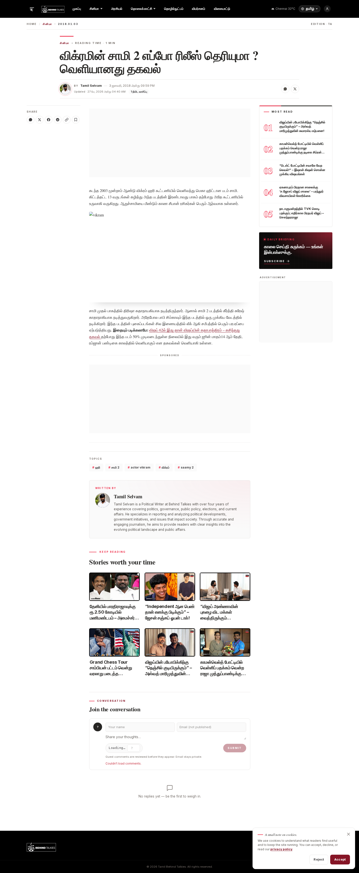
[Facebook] (49, 120)
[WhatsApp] (30, 120)
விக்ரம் (164, 467)
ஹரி (96, 467)
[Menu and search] (32, 9)
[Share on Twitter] (295, 89)
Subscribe (274, 261)
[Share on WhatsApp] (285, 89)
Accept (340, 859)
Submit (235, 748)
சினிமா (47, 24)
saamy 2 (186, 467)
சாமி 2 (113, 467)
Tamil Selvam (91, 85)
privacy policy (281, 849)
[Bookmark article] (76, 120)
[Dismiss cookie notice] (348, 834)
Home (32, 24)
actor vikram (139, 467)
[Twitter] (39, 120)
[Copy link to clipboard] (67, 120)
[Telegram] (58, 120)
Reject (319, 859)
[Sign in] (327, 8)
